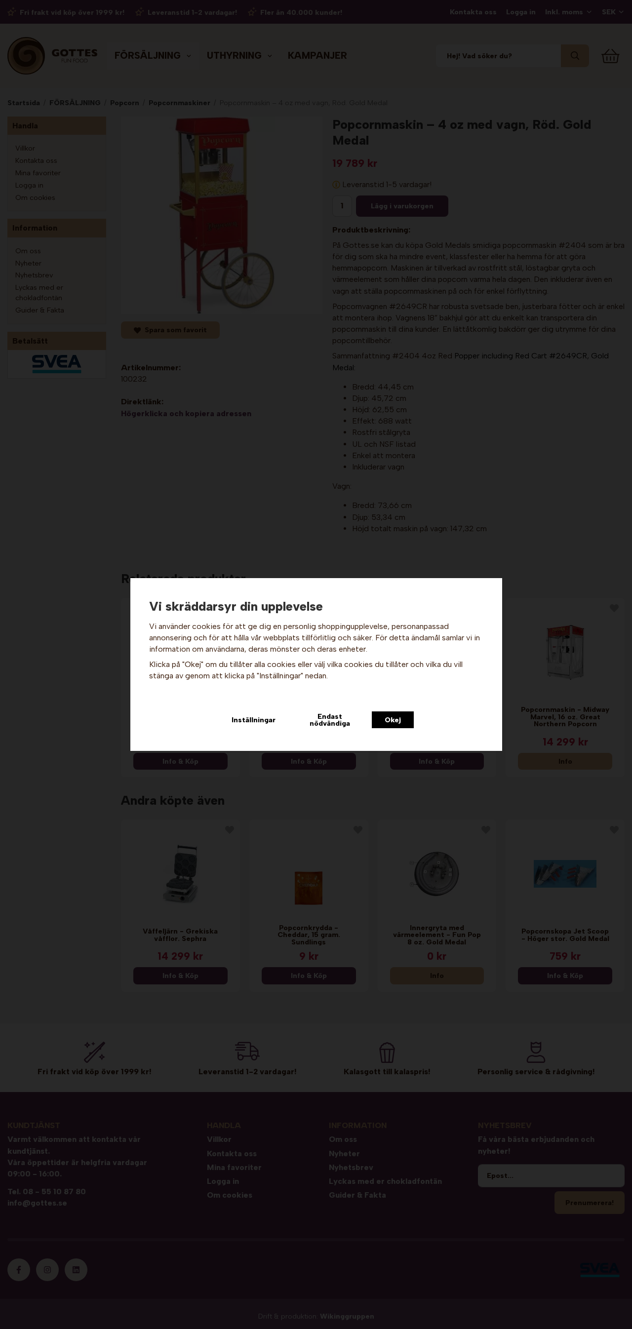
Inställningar (254, 719)
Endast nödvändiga (330, 720)
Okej (393, 719)
